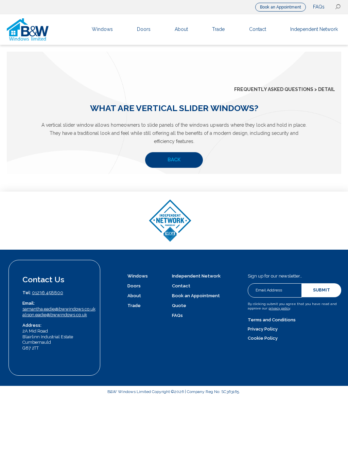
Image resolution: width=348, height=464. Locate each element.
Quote (179, 305)
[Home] (41, 29)
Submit (321, 290)
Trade (134, 305)
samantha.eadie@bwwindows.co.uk (58, 308)
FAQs (319, 7)
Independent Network (196, 276)
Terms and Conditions (272, 319)
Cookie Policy (263, 338)
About (134, 295)
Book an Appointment (280, 7)
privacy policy (279, 308)
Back (174, 159)
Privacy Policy (263, 329)
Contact (181, 285)
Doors (134, 285)
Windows (137, 276)
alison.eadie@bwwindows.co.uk (54, 314)
